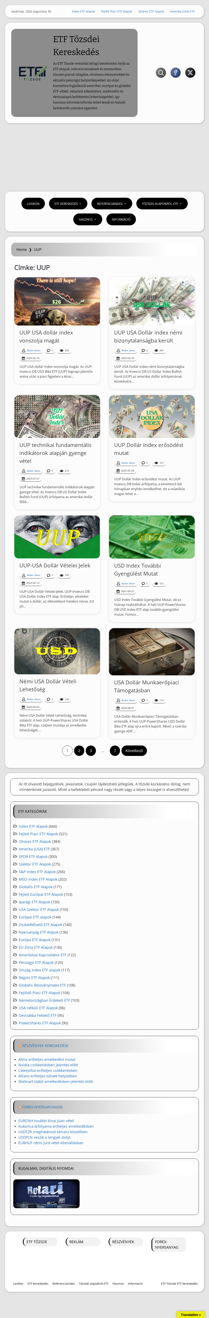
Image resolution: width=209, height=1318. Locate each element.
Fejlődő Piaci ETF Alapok (39, 992)
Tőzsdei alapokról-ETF (160, 204)
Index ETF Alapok (83, 11)
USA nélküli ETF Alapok (38, 1007)
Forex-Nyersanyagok (42, 1107)
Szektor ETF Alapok (35, 864)
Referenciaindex (110, 204)
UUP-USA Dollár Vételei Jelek (54, 565)
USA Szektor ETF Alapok (39, 909)
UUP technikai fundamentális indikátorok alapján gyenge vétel (55, 453)
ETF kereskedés (66, 204)
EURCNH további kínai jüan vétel (46, 1120)
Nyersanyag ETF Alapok (39, 932)
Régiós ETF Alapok (34, 977)
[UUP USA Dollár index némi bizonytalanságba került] (152, 301)
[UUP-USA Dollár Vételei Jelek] (57, 536)
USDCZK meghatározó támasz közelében (53, 1131)
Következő (134, 750)
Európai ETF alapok (35, 917)
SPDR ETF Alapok (33, 856)
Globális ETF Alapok (35, 886)
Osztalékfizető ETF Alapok (40, 924)
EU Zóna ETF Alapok (36, 947)
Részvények (123, 1241)
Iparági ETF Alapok (34, 901)
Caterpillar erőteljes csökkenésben (47, 1070)
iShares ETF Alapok (151, 11)
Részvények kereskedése (45, 1045)
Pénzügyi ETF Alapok (36, 962)
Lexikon (33, 204)
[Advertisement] (104, 157)
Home (21, 249)
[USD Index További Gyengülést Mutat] (152, 537)
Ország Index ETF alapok (39, 970)
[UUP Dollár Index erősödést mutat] (152, 416)
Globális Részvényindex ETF (42, 985)
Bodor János (33, 350)
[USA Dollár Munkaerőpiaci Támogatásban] (152, 651)
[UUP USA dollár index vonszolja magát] (57, 301)
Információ (121, 219)
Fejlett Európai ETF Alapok (41, 894)
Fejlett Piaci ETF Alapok (116, 11)
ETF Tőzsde (37, 1241)
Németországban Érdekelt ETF (44, 1000)
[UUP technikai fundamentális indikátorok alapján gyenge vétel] (57, 416)
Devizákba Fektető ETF (38, 1015)
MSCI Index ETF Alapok (38, 879)
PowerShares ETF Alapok (40, 1022)
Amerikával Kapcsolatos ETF (43, 954)
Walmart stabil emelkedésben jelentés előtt (55, 1081)
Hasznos (86, 219)
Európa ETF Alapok (35, 939)
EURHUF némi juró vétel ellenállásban (50, 1142)
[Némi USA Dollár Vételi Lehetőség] (57, 651)
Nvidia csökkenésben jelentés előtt (48, 1064)
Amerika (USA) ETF (182, 11)
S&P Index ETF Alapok (37, 871)
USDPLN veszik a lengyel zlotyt (44, 1137)
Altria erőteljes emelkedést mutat (46, 1059)
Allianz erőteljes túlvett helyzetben (47, 1075)
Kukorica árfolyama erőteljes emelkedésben (56, 1126)
